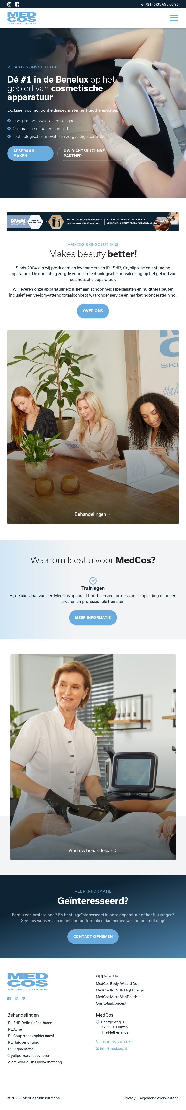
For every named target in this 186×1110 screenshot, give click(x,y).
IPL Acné (14, 1029)
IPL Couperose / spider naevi (30, 1036)
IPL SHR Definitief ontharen (29, 1023)
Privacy (129, 1098)
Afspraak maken (23, 153)
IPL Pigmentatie (20, 1049)
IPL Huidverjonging (23, 1042)
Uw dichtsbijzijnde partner (84, 153)
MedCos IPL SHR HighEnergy (120, 990)
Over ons (93, 311)
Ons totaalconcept (111, 1003)
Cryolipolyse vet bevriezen (28, 1055)
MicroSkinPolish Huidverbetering (34, 1062)
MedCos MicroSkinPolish (116, 997)
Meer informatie (93, 617)
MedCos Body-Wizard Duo (118, 984)
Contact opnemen (93, 937)
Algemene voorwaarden (159, 1098)
